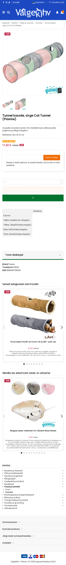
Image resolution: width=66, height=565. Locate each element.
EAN (4, 270)
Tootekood (7, 267)
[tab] (33, 255)
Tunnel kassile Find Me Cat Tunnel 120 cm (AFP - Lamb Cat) (33, 342)
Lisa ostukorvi (35, 189)
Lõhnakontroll (10, 508)
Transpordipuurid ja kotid (16, 500)
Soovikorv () (57, 2)
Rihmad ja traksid (12, 497)
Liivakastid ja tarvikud (14, 481)
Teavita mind (51, 157)
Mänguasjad (9, 478)
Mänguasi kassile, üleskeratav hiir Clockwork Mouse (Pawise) (33, 431)
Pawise (11, 264)
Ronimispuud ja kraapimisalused (19, 495)
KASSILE (6, 465)
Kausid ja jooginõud (13, 476)
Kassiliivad (9, 484)
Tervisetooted (10, 505)
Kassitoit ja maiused (13, 470)
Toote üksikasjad (14, 254)
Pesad (7, 489)
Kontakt (16, 2)
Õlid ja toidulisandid (13, 473)
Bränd (5, 264)
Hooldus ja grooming (14, 503)
